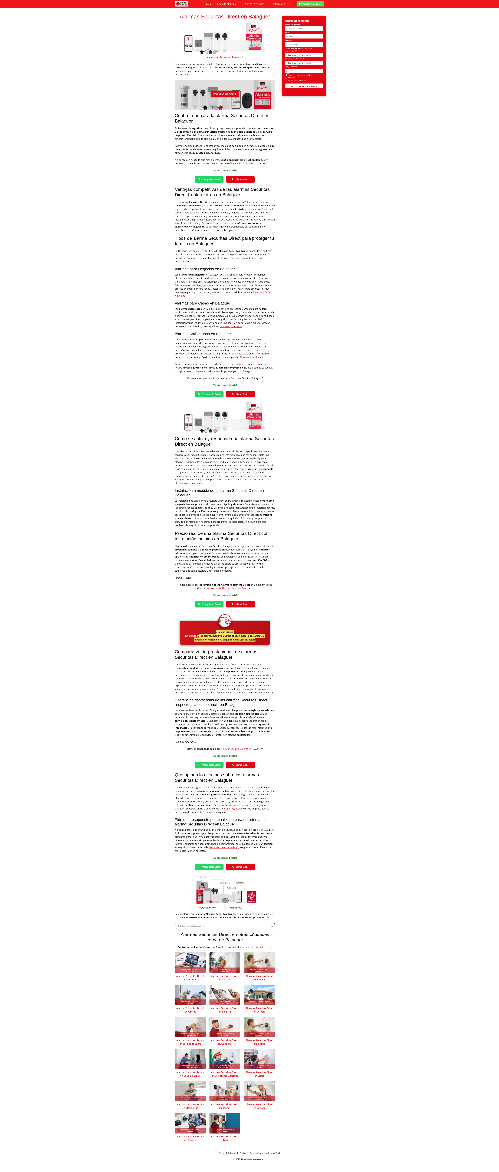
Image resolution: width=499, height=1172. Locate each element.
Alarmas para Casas (231, 326)
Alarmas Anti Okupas (251, 357)
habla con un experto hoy (223, 847)
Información (279, 3)
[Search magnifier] (272, 926)
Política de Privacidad (228, 1153)
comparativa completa (203, 689)
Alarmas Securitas (254, 3)
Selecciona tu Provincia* (294, 59)
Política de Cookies (248, 1153)
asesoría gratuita (233, 808)
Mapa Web (275, 1153)
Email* (287, 32)
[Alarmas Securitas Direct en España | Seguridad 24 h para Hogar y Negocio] (181, 4)
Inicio (209, 3)
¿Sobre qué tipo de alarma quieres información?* (298, 49)
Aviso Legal (264, 1153)
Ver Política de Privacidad (297, 80)
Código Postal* (291, 67)
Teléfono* (289, 40)
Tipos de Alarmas (226, 3)
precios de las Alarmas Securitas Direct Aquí (230, 588)
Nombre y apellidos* (293, 24)
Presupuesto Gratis (310, 3)
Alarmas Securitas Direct (234, 748)
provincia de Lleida (261, 947)
